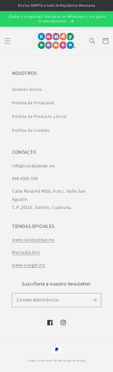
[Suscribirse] (94, 300)
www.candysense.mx (33, 239)
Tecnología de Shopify (72, 360)
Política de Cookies (30, 130)
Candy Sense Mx (47, 360)
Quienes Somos (27, 89)
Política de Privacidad (33, 103)
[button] (7, 41)
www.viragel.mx (28, 265)
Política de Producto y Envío (39, 116)
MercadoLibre (26, 252)
